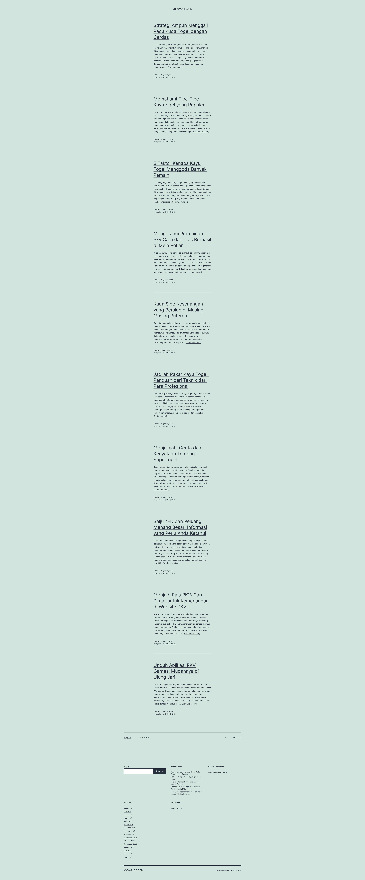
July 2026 (127, 811)
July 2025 (127, 850)
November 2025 (130, 837)
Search (126, 767)
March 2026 (128, 824)
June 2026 (128, 815)
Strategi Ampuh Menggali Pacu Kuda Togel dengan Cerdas (181, 31)
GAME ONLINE (170, 77)
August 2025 (129, 847)
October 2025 (129, 841)
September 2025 (130, 844)
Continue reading (175, 67)
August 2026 (129, 808)
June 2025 (128, 854)
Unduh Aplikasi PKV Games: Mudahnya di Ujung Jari (176, 671)
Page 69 (144, 737)
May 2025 (128, 857)
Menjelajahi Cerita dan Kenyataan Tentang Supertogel (177, 453)
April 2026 (128, 821)
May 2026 (128, 818)
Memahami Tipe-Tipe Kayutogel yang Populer (186, 778)
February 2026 (129, 828)
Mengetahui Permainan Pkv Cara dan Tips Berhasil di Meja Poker (182, 239)
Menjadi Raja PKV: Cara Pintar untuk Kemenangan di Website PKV (181, 600)
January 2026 (129, 831)
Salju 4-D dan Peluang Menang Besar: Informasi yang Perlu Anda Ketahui (180, 527)
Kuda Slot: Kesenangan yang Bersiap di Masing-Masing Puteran (180, 309)
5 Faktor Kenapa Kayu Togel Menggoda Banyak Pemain (180, 169)
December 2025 (130, 834)
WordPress (236, 870)
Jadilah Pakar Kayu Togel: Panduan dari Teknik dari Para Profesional (181, 380)
